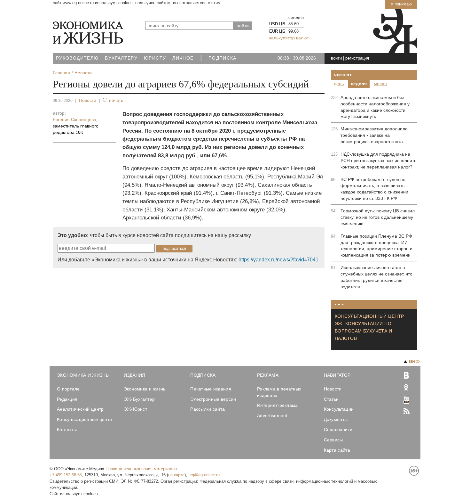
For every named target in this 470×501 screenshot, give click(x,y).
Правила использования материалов (141, 468)
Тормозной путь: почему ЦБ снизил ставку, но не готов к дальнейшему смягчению (378, 217)
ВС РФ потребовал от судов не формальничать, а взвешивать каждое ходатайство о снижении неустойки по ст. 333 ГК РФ (374, 189)
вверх (414, 361)
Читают (343, 74)
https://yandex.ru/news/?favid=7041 (278, 259)
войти (336, 58)
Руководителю (77, 58)
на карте (176, 474)
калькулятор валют (289, 37)
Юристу (155, 58)
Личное (182, 58)
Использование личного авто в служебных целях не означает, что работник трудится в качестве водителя (376, 277)
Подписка (222, 58)
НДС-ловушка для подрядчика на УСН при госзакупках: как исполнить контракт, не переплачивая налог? (378, 160)
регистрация (357, 58)
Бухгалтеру (121, 58)
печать (116, 100)
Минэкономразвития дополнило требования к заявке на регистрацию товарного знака (374, 135)
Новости (87, 100)
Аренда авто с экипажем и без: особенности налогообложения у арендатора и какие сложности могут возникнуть (375, 107)
